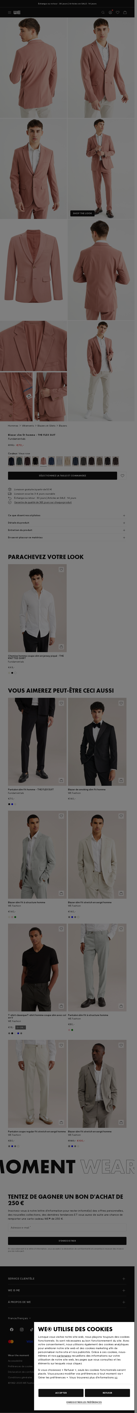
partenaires (64, 1355)
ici (116, 1377)
